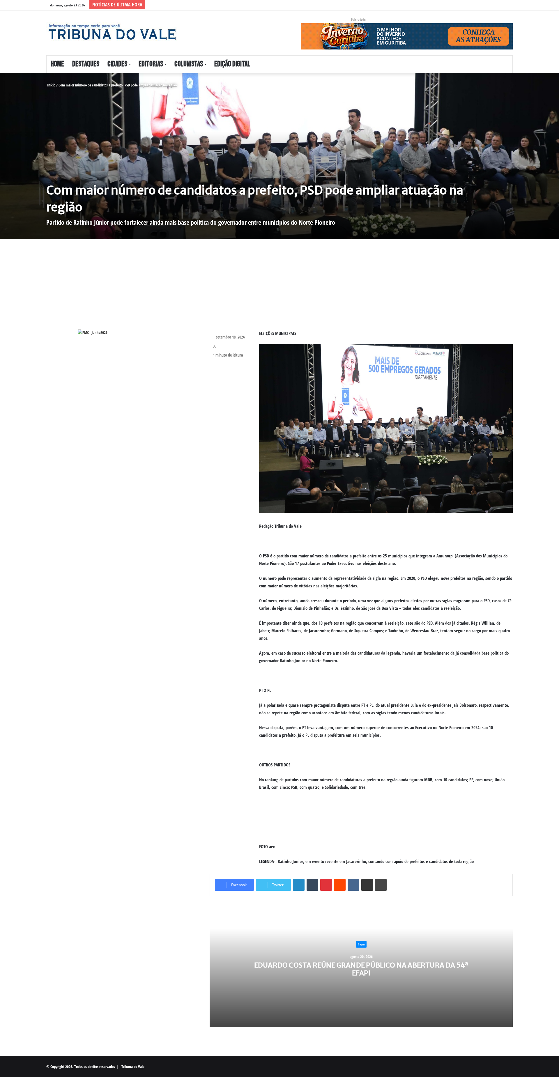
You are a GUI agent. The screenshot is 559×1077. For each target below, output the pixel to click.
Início (50, 85)
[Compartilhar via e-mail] (367, 885)
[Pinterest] (326, 885)
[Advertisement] (216, 289)
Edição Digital (232, 64)
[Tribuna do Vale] (111, 32)
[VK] (353, 885)
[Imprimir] (381, 885)
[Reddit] (340, 885)
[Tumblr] (312, 885)
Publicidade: (358, 19)
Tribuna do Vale (132, 1066)
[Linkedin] (299, 885)
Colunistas (188, 64)
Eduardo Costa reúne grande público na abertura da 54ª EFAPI (361, 969)
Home (57, 64)
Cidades (117, 64)
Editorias (151, 64)
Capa (361, 944)
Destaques (85, 64)
